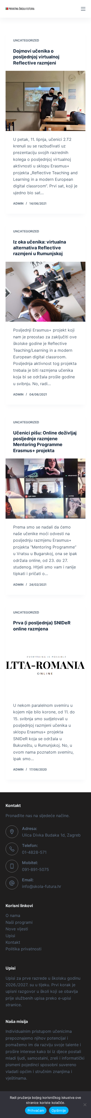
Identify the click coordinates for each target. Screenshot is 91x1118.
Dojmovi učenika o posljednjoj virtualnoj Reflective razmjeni (36, 56)
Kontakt (13, 942)
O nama (13, 915)
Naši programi (19, 922)
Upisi (10, 935)
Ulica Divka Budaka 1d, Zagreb (51, 835)
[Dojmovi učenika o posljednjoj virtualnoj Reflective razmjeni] (46, 101)
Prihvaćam (36, 1110)
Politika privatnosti (23, 948)
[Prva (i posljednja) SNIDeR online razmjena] (46, 667)
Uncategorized (26, 40)
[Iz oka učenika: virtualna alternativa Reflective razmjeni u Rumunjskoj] (46, 292)
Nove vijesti (17, 928)
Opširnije (59, 1110)
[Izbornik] (83, 9)
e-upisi (64, 998)
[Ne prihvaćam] (84, 1104)
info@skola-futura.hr (41, 886)
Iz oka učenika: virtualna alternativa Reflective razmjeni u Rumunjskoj (39, 247)
